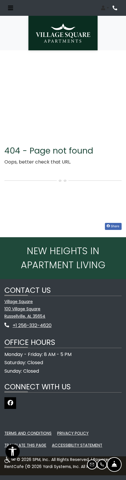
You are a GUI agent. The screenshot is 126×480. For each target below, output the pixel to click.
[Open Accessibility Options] (12, 452)
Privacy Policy (72, 433)
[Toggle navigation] (10, 7)
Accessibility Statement (77, 445)
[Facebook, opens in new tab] (10, 403)
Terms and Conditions (28, 433)
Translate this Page (25, 445)
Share (114, 225)
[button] (105, 7)
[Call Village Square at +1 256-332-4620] (115, 7)
